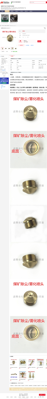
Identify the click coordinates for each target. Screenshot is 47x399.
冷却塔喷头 (42, 385)
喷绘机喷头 (23, 385)
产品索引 (2, 85)
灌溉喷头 (19, 385)
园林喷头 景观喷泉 (6, 25)
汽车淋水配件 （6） (3, 59)
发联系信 (21, 45)
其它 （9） (2, 64)
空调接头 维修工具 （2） (4, 60)
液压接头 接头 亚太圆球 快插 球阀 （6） (6, 58)
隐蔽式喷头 (39, 385)
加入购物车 (27, 45)
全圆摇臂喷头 (31, 385)
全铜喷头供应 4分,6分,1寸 (25, 394)
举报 (7, 51)
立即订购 (32, 45)
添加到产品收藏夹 (3, 86)
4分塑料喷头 (12, 385)
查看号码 (39, 41)
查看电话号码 (3, 70)
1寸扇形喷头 (16, 385)
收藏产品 (3, 51)
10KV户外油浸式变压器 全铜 (4, 22)
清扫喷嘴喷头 (35, 385)
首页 (0, 25)
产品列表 (3, 25)
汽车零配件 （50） (3, 63)
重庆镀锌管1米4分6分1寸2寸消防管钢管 (15, 22)
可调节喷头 (26, 385)
